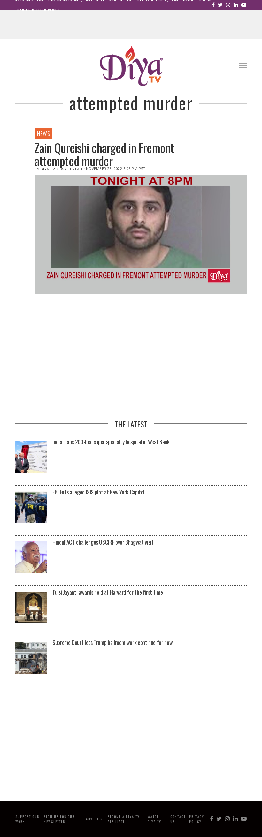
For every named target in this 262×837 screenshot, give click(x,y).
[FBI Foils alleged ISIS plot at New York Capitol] (31, 507)
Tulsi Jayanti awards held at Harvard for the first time (107, 592)
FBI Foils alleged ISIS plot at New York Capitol (98, 492)
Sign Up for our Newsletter (59, 819)
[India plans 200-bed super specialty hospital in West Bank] (31, 457)
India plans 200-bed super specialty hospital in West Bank (110, 442)
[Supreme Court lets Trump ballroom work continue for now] (31, 658)
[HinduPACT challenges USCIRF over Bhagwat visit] (31, 557)
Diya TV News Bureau (61, 169)
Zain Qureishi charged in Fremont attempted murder (104, 154)
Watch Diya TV (154, 819)
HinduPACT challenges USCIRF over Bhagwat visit (102, 542)
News (43, 133)
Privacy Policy (196, 819)
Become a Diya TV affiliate (124, 819)
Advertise (95, 819)
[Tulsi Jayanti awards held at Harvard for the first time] (31, 608)
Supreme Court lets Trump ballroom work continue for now (112, 642)
